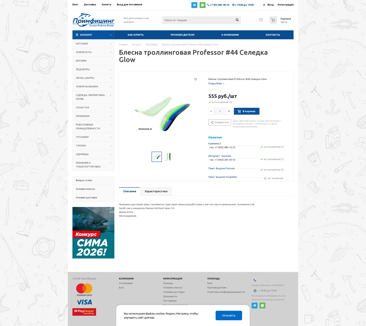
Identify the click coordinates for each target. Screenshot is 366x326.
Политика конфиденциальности (226, 292)
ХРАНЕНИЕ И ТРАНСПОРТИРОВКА (88, 164)
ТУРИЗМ (81, 145)
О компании (230, 34)
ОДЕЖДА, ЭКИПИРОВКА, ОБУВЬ (90, 97)
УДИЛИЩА (82, 154)
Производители (182, 34)
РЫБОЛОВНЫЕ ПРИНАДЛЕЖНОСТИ (88, 126)
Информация (172, 278)
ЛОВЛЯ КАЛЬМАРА (87, 86)
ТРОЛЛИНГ (82, 137)
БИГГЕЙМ (81, 60)
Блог (121, 287)
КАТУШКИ (82, 43)
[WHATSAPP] (202, 5)
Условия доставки (174, 292)
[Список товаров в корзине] (280, 22)
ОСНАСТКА (82, 107)
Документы (170, 296)
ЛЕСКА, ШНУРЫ (85, 77)
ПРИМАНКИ (83, 116)
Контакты (273, 34)
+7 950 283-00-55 (220, 4)
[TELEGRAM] (194, 5)
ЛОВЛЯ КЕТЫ (84, 52)
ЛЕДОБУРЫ (83, 69)
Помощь (213, 278)
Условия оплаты (172, 287)
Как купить (136, 34)
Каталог (86, 34)
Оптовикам (170, 300)
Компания (126, 278)
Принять (229, 315)
